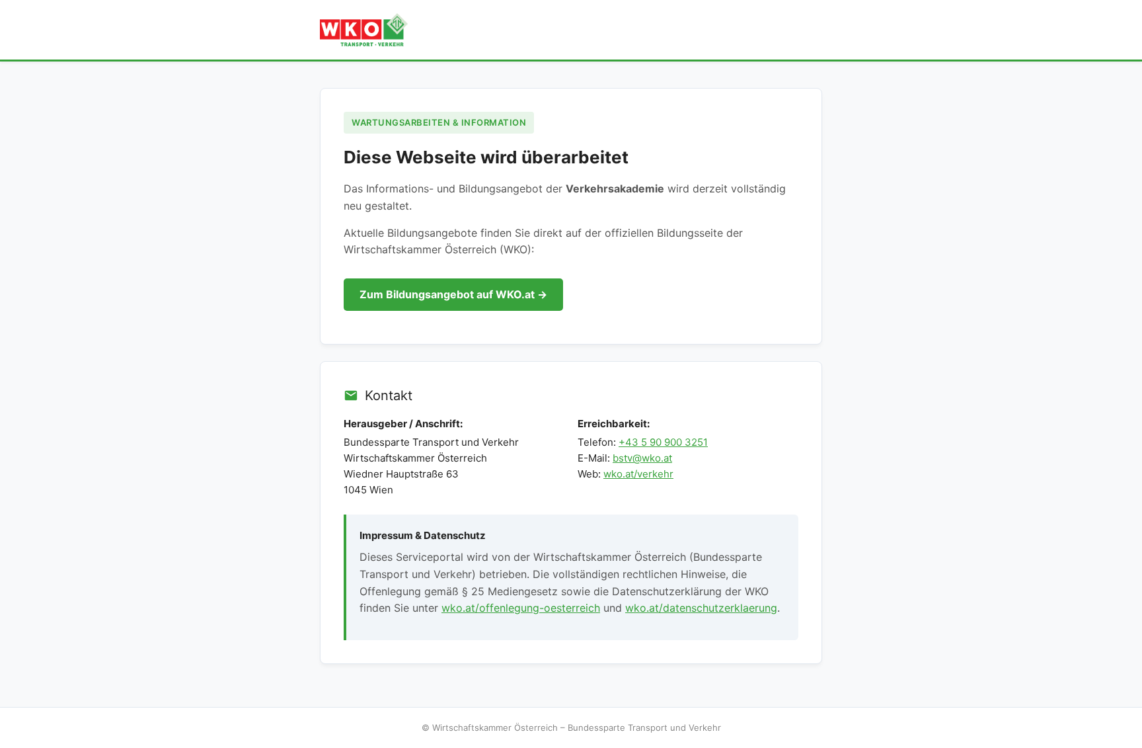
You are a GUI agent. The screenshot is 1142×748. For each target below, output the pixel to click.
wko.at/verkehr (638, 474)
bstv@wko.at (642, 458)
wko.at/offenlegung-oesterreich (520, 607)
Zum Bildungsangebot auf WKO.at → (453, 294)
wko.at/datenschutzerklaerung (701, 607)
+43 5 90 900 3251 (663, 442)
